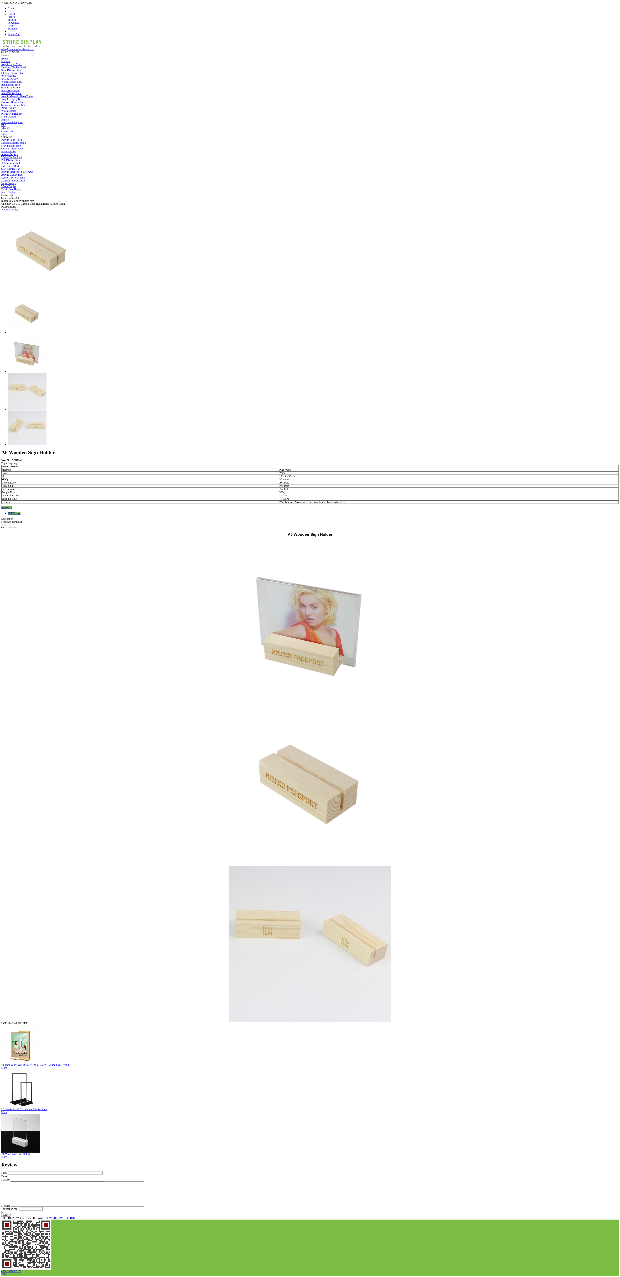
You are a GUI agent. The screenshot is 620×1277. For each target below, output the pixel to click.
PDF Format (14, 513)
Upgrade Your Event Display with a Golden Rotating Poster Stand (35, 1064)
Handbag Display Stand (13, 67)
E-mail (4, 1176)
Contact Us (7, 131)
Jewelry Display (9, 78)
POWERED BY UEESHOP (60, 1218)
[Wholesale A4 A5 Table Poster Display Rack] (20, 1107)
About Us (6, 128)
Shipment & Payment (12, 122)
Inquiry (5, 119)
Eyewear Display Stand (13, 102)
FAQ (3, 125)
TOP (3, 1274)
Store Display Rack (11, 93)
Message (5, 1205)
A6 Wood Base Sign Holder (15, 1154)
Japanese (12, 28)
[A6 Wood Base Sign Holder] (20, 1151)
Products (5, 61)
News (11, 8)
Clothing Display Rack (13, 73)
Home (4, 58)
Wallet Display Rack (11, 81)
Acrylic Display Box (11, 99)
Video (4, 134)
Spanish (12, 19)
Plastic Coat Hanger (11, 113)
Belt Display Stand (11, 84)
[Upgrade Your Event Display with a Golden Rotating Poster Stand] (20, 1062)
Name (4, 1172)
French (11, 16)
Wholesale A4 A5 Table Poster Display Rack (24, 1109)
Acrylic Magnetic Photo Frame (17, 96)
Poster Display (8, 76)
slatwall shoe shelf (10, 87)
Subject (5, 1179)
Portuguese (13, 22)
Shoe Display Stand (11, 70)
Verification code (10, 1208)
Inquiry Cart (14, 34)
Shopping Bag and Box (13, 105)
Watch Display (8, 110)
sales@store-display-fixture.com (17, 49)
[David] (26, 1269)
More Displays (8, 116)
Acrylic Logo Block (11, 64)
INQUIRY (6, 507)
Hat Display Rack (10, 90)
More (4, 1067)
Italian (11, 25)
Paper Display (8, 108)
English (12, 14)
